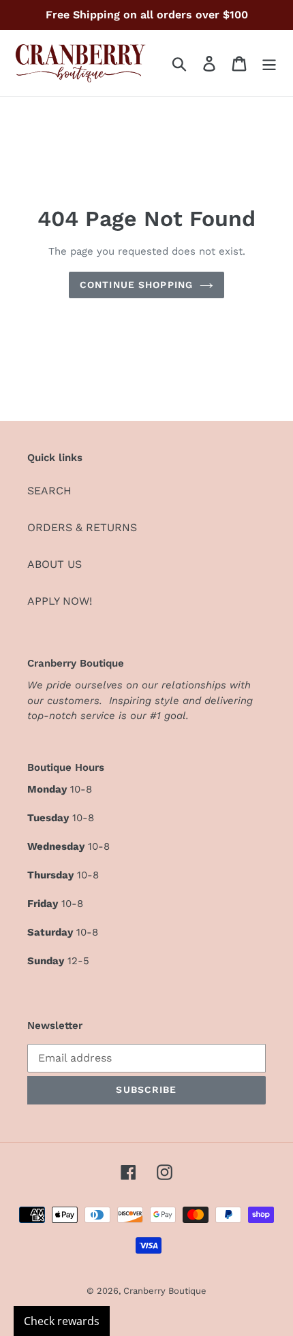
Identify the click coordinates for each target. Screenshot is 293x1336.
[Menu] (269, 63)
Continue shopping (136, 284)
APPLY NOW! (59, 600)
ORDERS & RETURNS (82, 527)
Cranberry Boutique (164, 1291)
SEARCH (49, 490)
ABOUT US (54, 564)
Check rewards (61, 1321)
